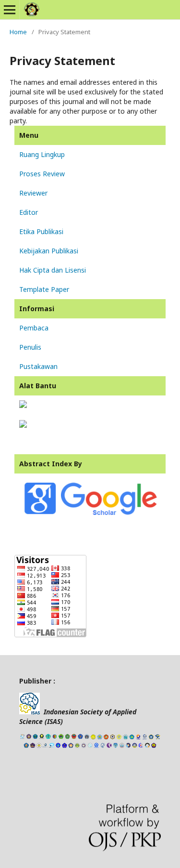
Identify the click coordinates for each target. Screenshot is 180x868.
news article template (33, 764)
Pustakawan (38, 366)
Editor (28, 212)
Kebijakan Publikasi (48, 250)
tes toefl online (71, 764)
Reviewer (33, 192)
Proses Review (42, 173)
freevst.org (55, 764)
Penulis (30, 347)
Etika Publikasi (41, 231)
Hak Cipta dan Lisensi (52, 270)
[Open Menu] (9, 9)
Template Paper (44, 289)
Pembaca (33, 327)
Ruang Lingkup (42, 154)
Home (18, 31)
